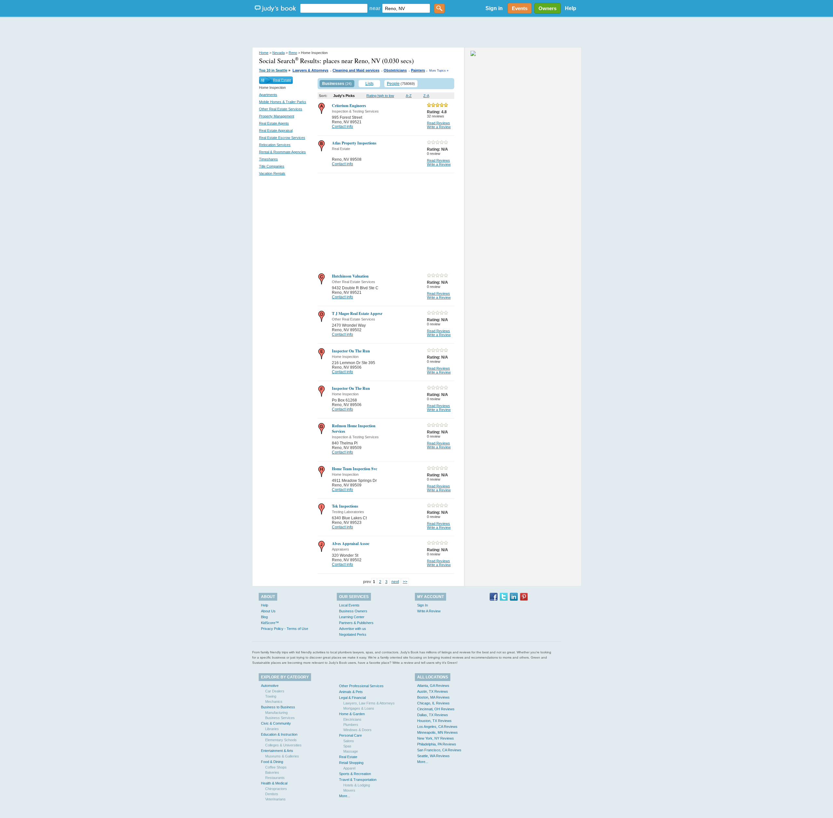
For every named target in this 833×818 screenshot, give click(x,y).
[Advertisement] (416, 32)
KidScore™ (270, 623)
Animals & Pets (351, 692)
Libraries (272, 729)
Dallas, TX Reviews (432, 715)
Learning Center (351, 617)
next (395, 581)
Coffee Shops (276, 767)
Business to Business (278, 707)
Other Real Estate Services (280, 109)
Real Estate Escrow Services (282, 138)
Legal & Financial (352, 698)
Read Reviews (438, 123)
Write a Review (439, 127)
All (262, 80)
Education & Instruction (279, 734)
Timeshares (268, 159)
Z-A (426, 96)
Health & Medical (274, 783)
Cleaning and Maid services (356, 70)
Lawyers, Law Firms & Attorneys (369, 703)
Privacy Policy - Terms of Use (284, 629)
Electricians (352, 719)
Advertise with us (352, 629)
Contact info (342, 126)
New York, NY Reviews (435, 738)
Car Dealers (274, 691)
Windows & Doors (357, 730)
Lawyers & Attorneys (310, 70)
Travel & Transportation (357, 780)
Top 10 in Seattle (273, 70)
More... (344, 796)
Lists (369, 83)
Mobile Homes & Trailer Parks (282, 102)
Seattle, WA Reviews (433, 756)
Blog (264, 617)
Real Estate (282, 80)
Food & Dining (272, 762)
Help (570, 8)
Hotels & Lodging (356, 785)
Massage (350, 751)
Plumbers (350, 725)
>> (405, 581)
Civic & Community (276, 723)
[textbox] (333, 8)
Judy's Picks (344, 96)
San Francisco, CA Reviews (439, 750)
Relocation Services (275, 145)
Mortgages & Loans (358, 708)
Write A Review (429, 611)
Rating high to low (380, 96)
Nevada (278, 53)
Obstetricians (395, 70)
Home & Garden (352, 714)
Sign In (422, 605)
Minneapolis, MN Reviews (437, 732)
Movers (349, 790)
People (393, 83)
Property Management (276, 116)
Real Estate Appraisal (276, 130)
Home (263, 53)
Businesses (333, 83)
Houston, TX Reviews (434, 721)
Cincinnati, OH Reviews (436, 709)
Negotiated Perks (352, 634)
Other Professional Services (361, 686)
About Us (268, 611)
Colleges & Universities (283, 745)
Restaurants (275, 778)
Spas (347, 746)
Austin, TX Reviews (432, 691)
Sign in (494, 8)
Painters (418, 70)
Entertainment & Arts (277, 751)
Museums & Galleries (282, 756)
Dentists (271, 794)
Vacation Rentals (272, 173)
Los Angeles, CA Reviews (437, 727)
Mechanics (273, 701)
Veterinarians (275, 799)
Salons (348, 741)
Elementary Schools (281, 740)
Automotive (270, 686)
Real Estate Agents (274, 123)
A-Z (409, 96)
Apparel (349, 768)
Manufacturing (276, 713)
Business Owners (353, 611)
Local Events (349, 605)
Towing (270, 696)
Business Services (280, 718)
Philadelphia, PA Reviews (436, 744)
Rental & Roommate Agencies (282, 152)
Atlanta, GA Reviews (433, 686)
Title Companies (271, 166)
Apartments (268, 95)
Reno (293, 53)
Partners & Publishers (356, 623)
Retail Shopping (351, 763)
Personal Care (350, 735)
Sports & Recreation (355, 774)
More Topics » (438, 70)
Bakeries (272, 772)
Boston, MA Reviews (433, 697)
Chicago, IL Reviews (433, 703)
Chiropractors (276, 789)
